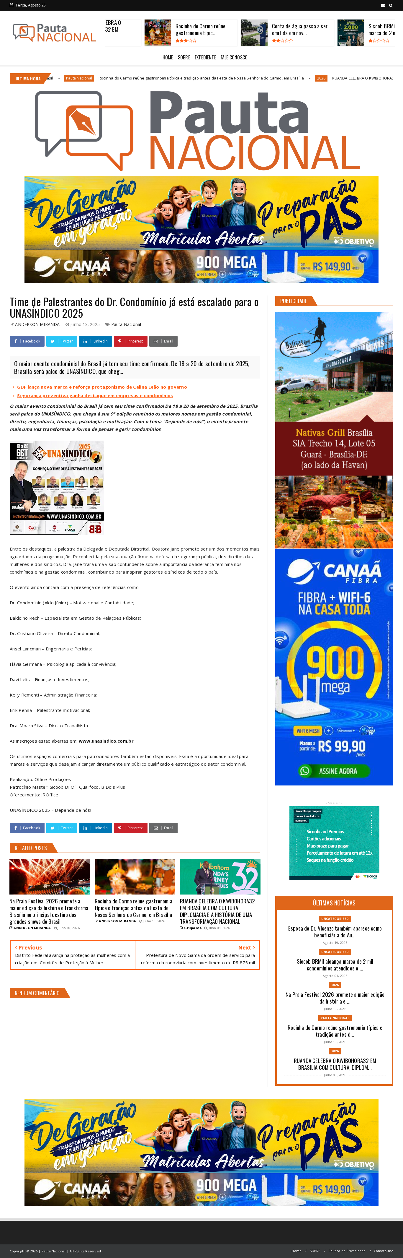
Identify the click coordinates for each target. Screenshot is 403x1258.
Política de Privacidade (347, 1250)
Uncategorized (335, 919)
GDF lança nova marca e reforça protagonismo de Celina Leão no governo (102, 387)
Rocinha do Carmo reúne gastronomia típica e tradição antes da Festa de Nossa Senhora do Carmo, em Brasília (103, 78)
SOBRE (184, 57)
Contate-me (383, 1250)
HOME (168, 57)
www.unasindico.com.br (106, 741)
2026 (223, 78)
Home (296, 1250)
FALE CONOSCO (234, 57)
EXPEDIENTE (205, 57)
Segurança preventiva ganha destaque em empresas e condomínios (95, 395)
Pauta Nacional (126, 324)
